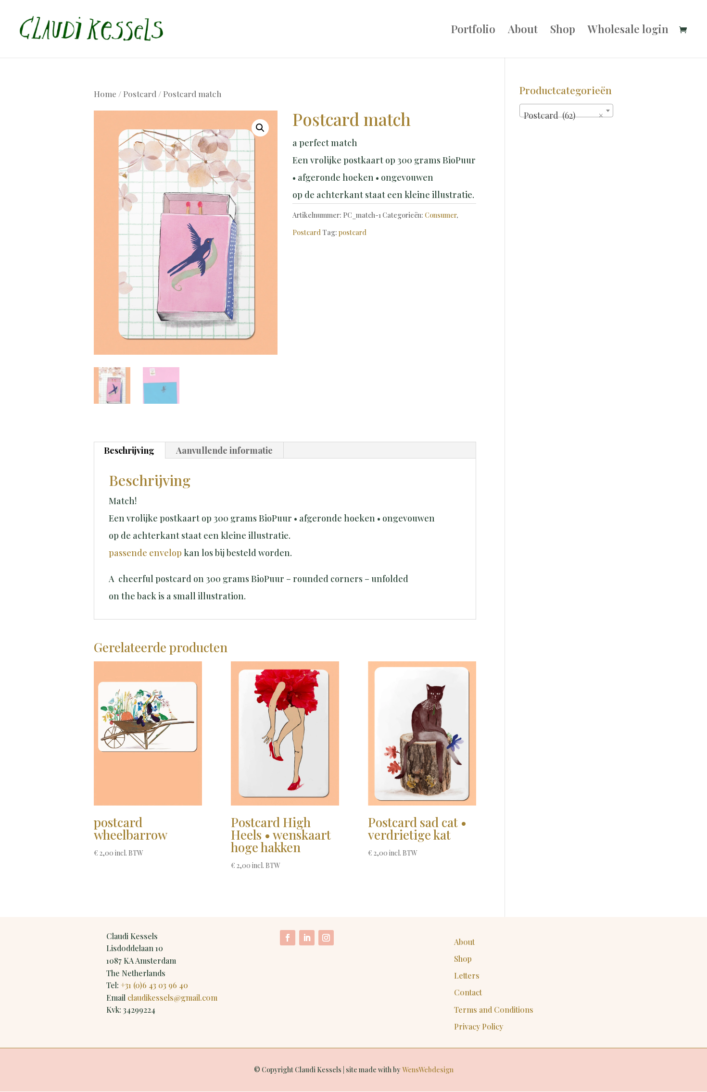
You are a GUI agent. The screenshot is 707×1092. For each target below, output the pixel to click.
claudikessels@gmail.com (172, 998)
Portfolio (473, 30)
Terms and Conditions (493, 1010)
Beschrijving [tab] (129, 450)
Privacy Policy (478, 1026)
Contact (468, 992)
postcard (352, 232)
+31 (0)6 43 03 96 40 (154, 985)
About (523, 30)
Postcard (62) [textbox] (563, 115)
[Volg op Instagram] (326, 937)
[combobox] (566, 110)
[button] (260, 127)
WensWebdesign (428, 1069)
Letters (467, 975)
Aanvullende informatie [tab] (224, 450)
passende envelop (145, 552)
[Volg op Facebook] (287, 937)
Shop (562, 30)
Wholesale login (628, 30)
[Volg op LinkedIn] (307, 937)
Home (105, 93)
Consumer (440, 215)
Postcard (139, 93)
